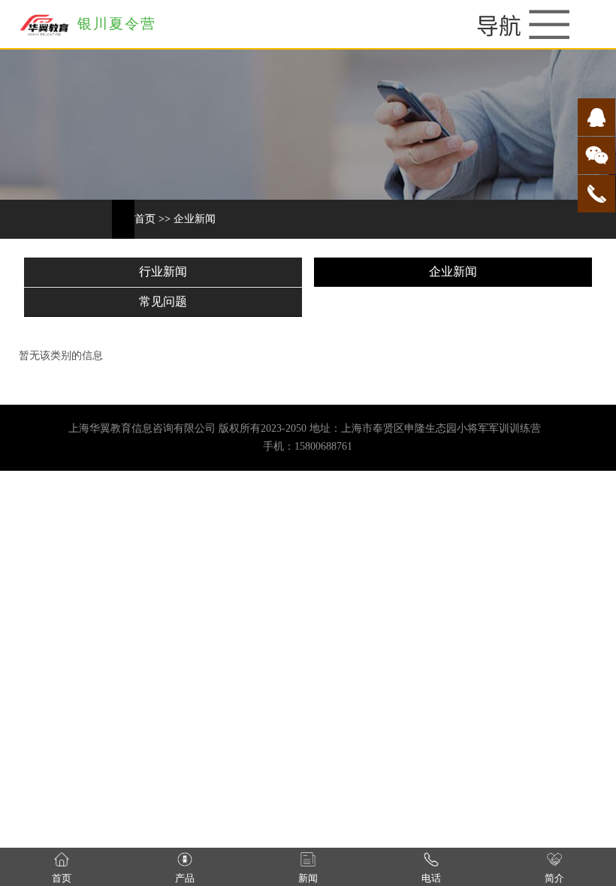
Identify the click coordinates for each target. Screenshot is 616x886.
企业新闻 (195, 219)
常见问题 (163, 301)
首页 (145, 219)
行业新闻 (163, 271)
